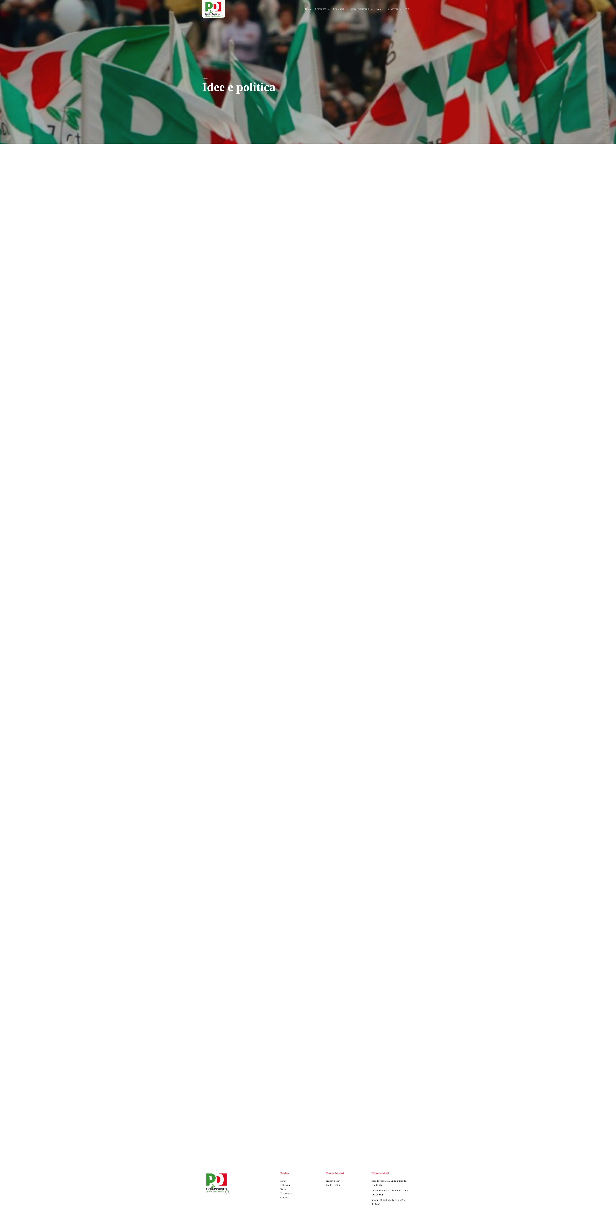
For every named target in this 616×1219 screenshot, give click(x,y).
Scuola (241, 211)
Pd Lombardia (213, 211)
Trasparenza (286, 1193)
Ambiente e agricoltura (217, 200)
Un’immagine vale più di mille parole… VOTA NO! (391, 1192)
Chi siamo (285, 1185)
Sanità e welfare (229, 211)
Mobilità (244, 206)
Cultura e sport (236, 200)
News (283, 1189)
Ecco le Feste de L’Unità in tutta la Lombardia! (389, 1183)
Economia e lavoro (215, 206)
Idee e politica (232, 206)
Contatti (284, 1197)
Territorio (249, 211)
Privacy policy (333, 1181)
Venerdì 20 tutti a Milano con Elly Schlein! (388, 1202)
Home (283, 1181)
